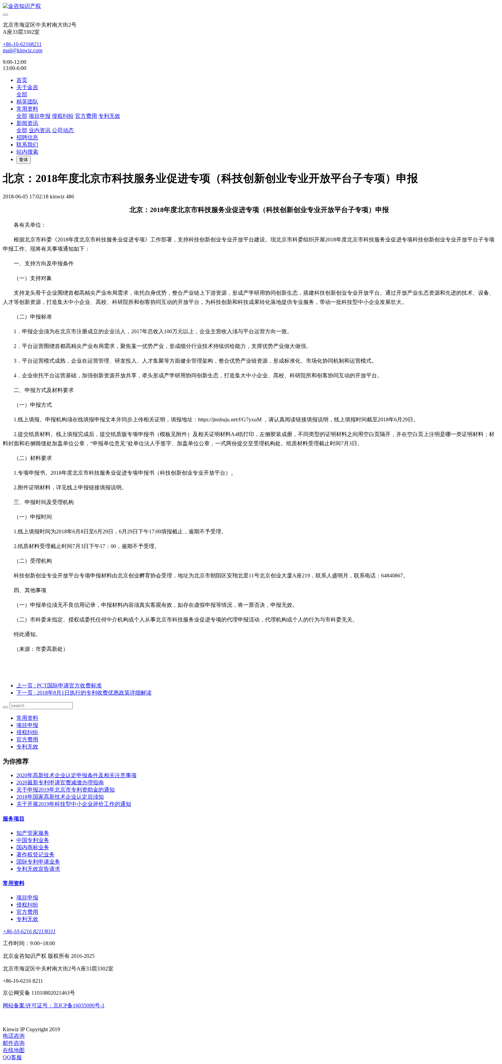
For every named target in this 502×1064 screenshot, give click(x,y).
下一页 (84, 693)
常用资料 (27, 109)
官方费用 (86, 116)
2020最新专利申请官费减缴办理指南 (60, 782)
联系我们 (27, 145)
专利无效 (109, 116)
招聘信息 (27, 137)
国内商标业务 (32, 847)
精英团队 (27, 101)
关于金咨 (27, 87)
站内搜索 (27, 152)
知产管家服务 (32, 833)
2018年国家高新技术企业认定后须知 (60, 797)
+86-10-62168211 (22, 44)
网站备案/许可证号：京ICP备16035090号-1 (53, 1005)
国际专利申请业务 (38, 862)
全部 (21, 94)
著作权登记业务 (35, 854)
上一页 (59, 685)
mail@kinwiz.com (22, 50)
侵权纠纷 (63, 116)
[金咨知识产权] (251, 6)
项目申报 (40, 116)
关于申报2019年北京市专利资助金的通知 (65, 790)
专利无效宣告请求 (38, 869)
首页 (21, 80)
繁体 (23, 159)
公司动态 (63, 130)
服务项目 (14, 819)
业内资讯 (40, 130)
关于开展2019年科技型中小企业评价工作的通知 (73, 804)
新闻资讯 (27, 123)
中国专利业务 (32, 840)
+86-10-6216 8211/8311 (29, 931)
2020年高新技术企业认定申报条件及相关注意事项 (76, 775)
